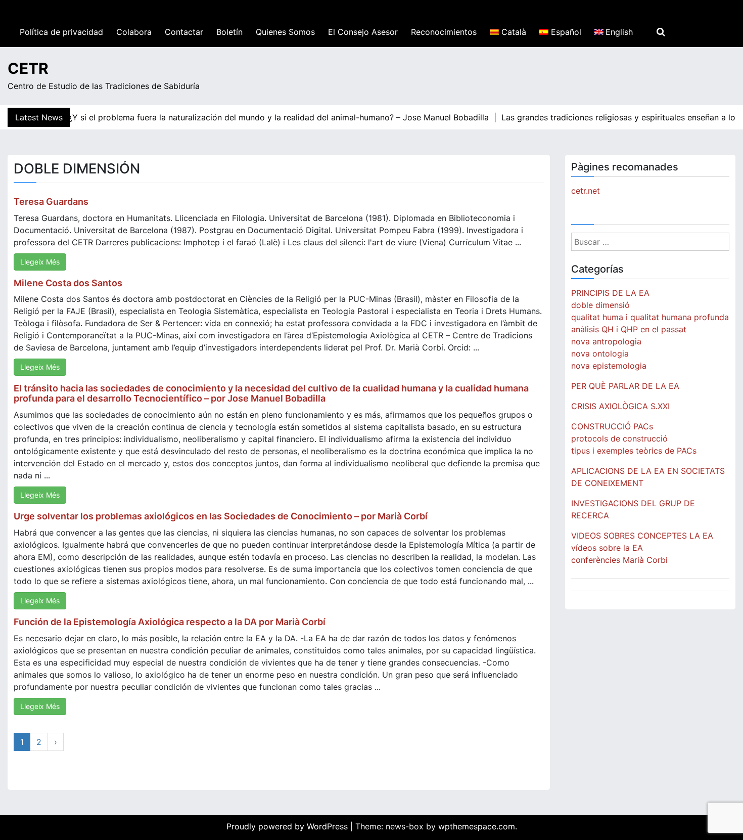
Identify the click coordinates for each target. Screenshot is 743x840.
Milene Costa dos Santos (68, 283)
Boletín (229, 32)
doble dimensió (600, 305)
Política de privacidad (61, 32)
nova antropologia (606, 341)
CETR (28, 68)
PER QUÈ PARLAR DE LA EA (625, 386)
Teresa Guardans (51, 201)
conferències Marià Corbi (619, 560)
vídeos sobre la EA (607, 548)
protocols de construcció (619, 438)
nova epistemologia (608, 366)
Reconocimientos (444, 32)
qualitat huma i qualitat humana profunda (650, 317)
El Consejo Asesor (363, 32)
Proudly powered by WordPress (288, 826)
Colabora (134, 32)
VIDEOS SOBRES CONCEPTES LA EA (642, 535)
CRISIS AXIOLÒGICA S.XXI (620, 406)
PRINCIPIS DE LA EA (610, 293)
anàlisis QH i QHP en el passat (628, 329)
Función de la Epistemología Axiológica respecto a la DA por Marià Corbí (170, 621)
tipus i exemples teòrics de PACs (633, 451)
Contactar (184, 32)
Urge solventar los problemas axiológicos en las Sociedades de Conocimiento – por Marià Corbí (221, 516)
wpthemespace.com (476, 826)
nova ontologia (600, 353)
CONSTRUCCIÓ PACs (612, 426)
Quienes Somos (285, 32)
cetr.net (585, 191)
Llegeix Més (40, 261)
